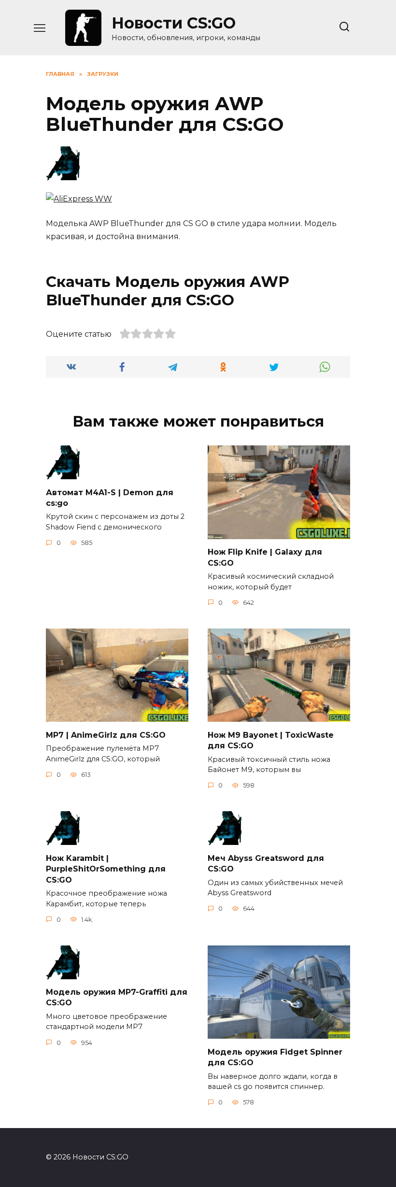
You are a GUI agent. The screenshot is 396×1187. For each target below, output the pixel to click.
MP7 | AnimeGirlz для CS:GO (106, 734)
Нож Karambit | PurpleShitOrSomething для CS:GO (106, 868)
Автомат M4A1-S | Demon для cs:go (109, 497)
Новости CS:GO (174, 23)
